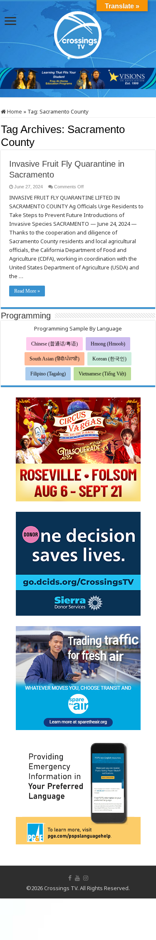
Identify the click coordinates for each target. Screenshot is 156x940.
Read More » (27, 291)
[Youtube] (77, 878)
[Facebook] (69, 878)
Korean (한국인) (109, 359)
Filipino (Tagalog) (48, 374)
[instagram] (85, 878)
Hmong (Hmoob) (108, 344)
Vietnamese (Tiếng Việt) (102, 374)
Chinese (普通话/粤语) (54, 344)
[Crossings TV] (78, 33)
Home (14, 111)
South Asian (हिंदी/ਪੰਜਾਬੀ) (54, 359)
